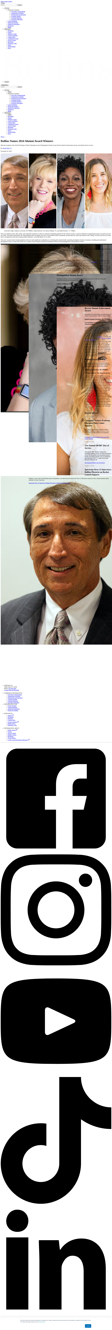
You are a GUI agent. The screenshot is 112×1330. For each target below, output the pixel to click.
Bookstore (11, 736)
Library (10, 715)
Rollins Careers (12, 735)
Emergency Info (12, 725)
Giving (10, 731)
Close (2, 3)
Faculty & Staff (12, 705)
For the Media (12, 738)
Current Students (12, 707)
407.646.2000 (12, 688)
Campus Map (11, 720)
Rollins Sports (12, 730)
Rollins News (12, 723)
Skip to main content (6, 1)
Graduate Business (13, 701)
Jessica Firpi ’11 (7, 148)
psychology (94, 262)
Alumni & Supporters (14, 709)
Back (9, 92)
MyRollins (11, 717)
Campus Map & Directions (11, 690)
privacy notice (41, 1322)
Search (20, 5)
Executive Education (14, 702)
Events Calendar (12, 722)
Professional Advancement (15, 698)
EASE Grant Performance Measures (18, 740)
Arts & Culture (12, 733)
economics (100, 336)
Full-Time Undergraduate (15, 694)
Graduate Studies (13, 699)
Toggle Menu (4, 85)
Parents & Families (13, 710)
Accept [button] (88, 1326)
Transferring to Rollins (14, 696)
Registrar (10, 718)
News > (3, 136)
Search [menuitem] (6, 82)
